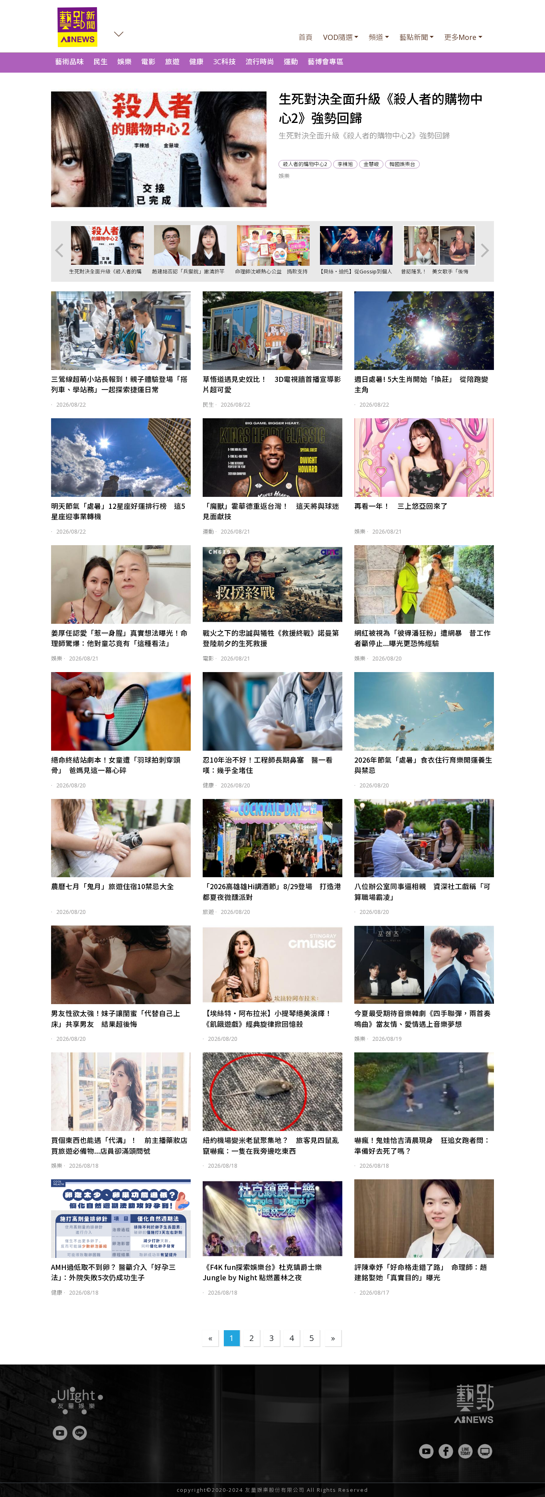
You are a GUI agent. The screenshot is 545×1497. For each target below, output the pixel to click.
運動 (291, 61)
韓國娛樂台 (402, 164)
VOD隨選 (338, 37)
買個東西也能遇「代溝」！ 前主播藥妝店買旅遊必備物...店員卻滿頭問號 (119, 1145)
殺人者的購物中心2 (305, 164)
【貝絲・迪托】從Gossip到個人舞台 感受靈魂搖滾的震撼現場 (355, 275)
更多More (460, 37)
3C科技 (224, 61)
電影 (148, 61)
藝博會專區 (326, 61)
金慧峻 (371, 164)
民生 (100, 61)
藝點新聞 (413, 37)
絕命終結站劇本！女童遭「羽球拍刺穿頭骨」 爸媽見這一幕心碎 (115, 765)
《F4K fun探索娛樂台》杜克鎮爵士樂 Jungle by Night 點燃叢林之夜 (262, 1272)
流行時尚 (259, 61)
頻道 (376, 37)
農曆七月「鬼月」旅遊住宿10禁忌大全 (112, 886)
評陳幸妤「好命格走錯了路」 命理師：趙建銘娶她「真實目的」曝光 (420, 1272)
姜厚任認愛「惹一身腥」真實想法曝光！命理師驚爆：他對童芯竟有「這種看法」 (119, 638)
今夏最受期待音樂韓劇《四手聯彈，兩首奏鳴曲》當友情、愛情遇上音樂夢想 (422, 1018)
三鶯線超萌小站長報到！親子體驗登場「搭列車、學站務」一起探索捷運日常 (119, 384)
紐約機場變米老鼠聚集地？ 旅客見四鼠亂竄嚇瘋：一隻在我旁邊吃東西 (271, 1145)
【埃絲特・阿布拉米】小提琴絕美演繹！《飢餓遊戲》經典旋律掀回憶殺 (267, 1018)
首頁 (305, 37)
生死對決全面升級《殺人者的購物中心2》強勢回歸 (105, 275)
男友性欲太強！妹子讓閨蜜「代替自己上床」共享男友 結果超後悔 (115, 1018)
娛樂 (124, 61)
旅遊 (172, 61)
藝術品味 (69, 61)
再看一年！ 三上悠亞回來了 (401, 506)
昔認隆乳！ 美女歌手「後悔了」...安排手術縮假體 (434, 275)
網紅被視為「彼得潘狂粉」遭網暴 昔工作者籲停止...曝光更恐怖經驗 (422, 638)
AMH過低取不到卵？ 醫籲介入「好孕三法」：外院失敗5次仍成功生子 (113, 1272)
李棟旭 (345, 164)
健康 (196, 61)
